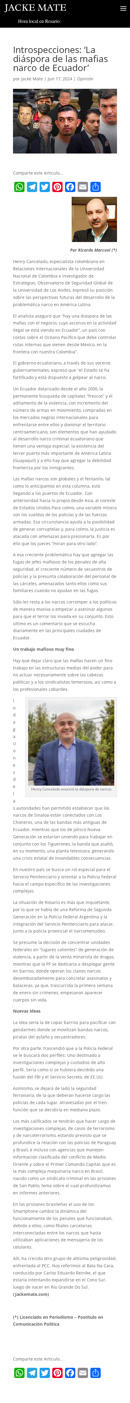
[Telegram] (32, 187)
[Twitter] (44, 187)
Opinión (85, 79)
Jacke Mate (32, 79)
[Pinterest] (57, 187)
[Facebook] (70, 187)
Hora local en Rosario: (39, 21)
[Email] (82, 187)
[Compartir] (95, 187)
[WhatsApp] (19, 187)
